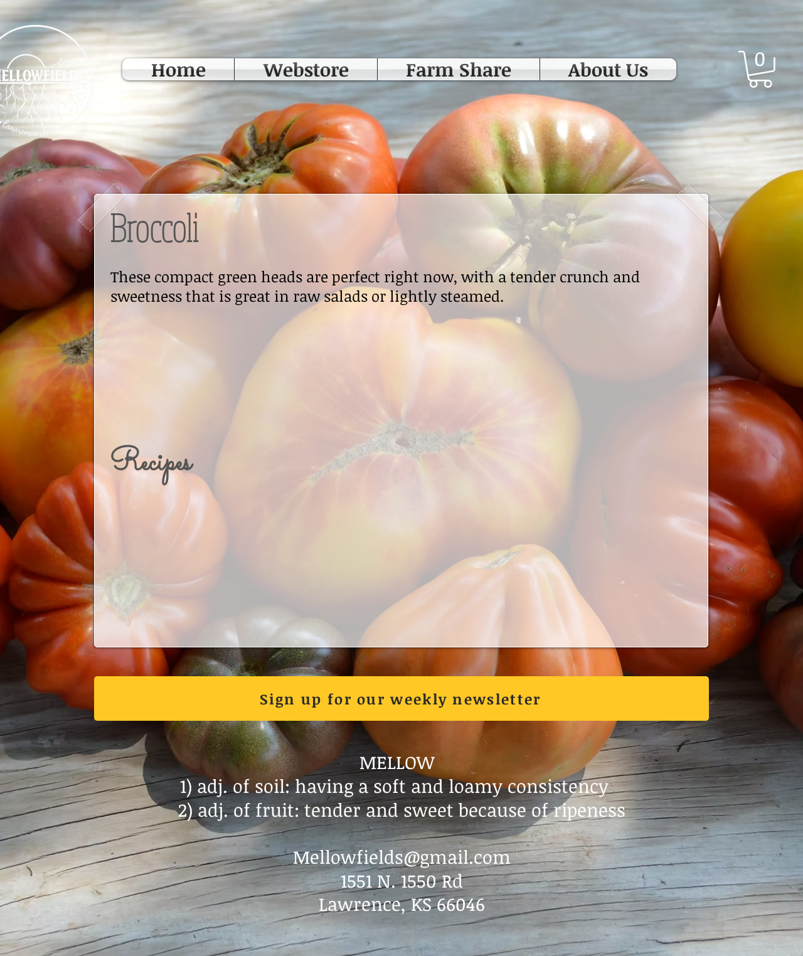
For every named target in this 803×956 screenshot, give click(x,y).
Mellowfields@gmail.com (402, 856)
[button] (760, 69)
